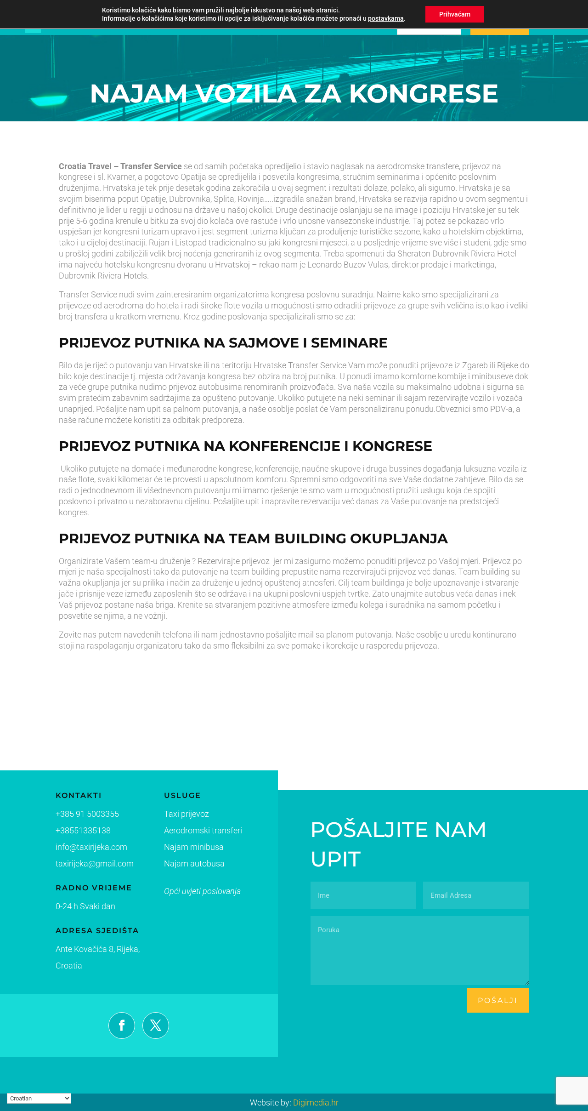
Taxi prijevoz (186, 814)
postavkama (386, 18)
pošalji (498, 1000)
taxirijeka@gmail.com (95, 863)
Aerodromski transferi (203, 830)
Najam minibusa (194, 847)
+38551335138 (83, 830)
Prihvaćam (454, 14)
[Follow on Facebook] (121, 1025)
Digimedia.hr (316, 1102)
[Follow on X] (155, 1025)
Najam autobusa (194, 863)
